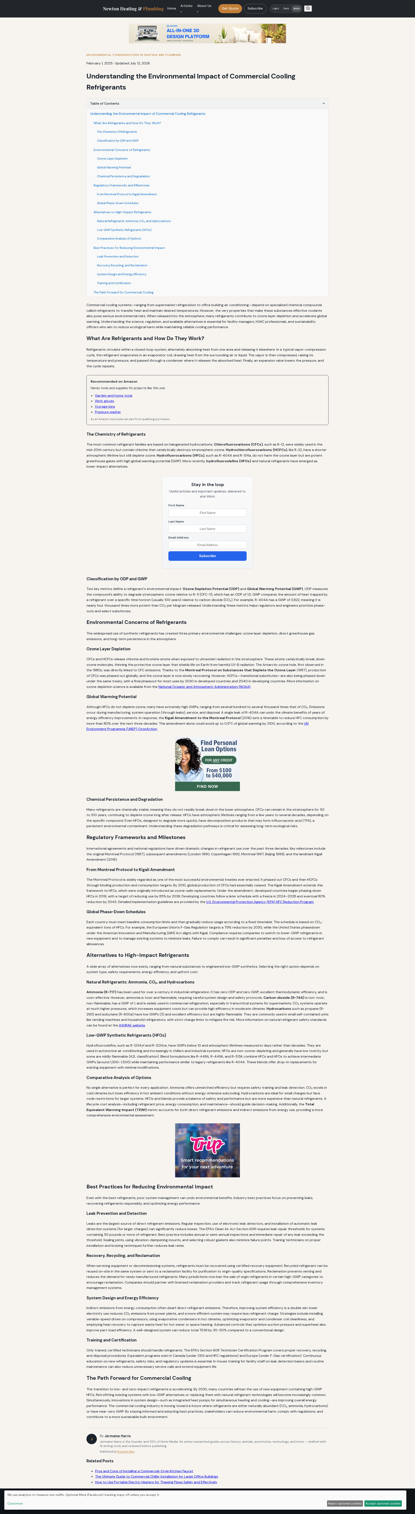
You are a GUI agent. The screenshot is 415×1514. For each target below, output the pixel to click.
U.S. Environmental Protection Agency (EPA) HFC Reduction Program (260, 902)
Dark (286, 8)
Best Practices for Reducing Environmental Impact (129, 248)
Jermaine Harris (118, 1436)
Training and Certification (114, 283)
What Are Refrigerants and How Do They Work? (127, 123)
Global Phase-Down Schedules (118, 203)
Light (276, 8)
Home (171, 8)
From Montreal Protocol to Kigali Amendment (127, 194)
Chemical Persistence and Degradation (123, 176)
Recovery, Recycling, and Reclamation (122, 265)
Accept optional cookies (383, 1503)
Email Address (178, 537)
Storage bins (105, 406)
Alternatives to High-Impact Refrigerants (122, 212)
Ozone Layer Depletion (112, 158)
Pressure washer (108, 412)
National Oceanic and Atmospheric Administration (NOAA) (204, 686)
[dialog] (205, 1500)
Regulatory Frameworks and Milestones (122, 185)
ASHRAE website (132, 1025)
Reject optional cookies (345, 1503)
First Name (176, 505)
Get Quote (230, 8)
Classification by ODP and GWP (118, 140)
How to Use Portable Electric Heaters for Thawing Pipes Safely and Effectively (156, 1482)
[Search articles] (308, 8)
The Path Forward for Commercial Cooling (123, 292)
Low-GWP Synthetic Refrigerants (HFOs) (124, 230)
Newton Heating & (133, 8)
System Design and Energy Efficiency (121, 274)
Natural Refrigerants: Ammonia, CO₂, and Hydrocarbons (134, 221)
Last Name (176, 521)
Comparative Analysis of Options (119, 238)
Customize (15, 1503)
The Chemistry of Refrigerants (117, 132)
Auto (297, 8)
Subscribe (255, 8)
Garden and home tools (113, 395)
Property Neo (126, 1451)
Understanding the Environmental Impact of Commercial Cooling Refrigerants (147, 114)
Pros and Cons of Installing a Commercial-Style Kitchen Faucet (144, 1471)
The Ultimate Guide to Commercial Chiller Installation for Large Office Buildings (156, 1476)
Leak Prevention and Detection (118, 256)
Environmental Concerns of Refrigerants (122, 150)
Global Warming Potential (114, 167)
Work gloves (104, 401)
